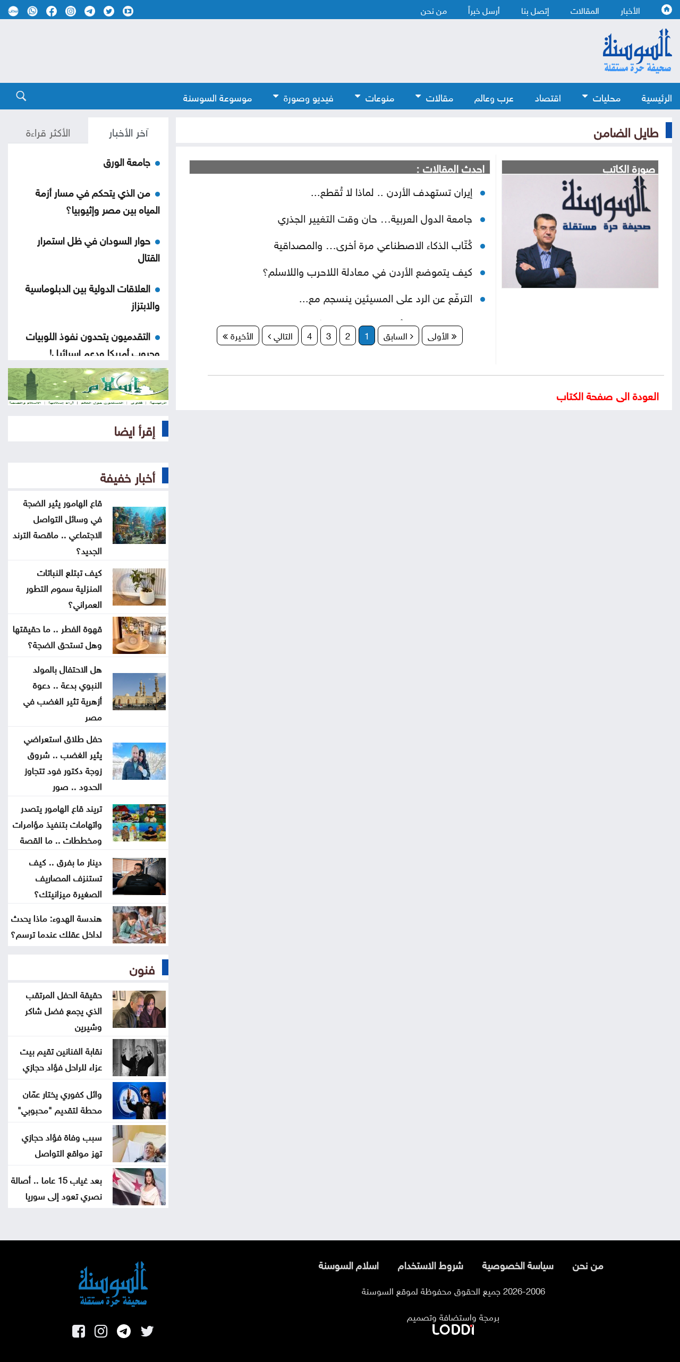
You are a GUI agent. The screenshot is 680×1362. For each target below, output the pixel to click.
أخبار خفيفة (127, 475)
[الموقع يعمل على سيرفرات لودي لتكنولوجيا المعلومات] (453, 1327)
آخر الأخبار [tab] (128, 131)
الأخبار (630, 9)
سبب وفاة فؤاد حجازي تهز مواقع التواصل (62, 1144)
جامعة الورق (127, 160)
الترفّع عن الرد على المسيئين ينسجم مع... (385, 296)
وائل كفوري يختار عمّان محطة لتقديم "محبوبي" (60, 1101)
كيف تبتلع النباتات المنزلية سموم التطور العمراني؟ (64, 587)
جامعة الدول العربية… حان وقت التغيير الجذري (375, 217)
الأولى (440, 335)
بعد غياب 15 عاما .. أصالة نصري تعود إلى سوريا (56, 1187)
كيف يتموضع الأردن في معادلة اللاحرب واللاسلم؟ (367, 270)
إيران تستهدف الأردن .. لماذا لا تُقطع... (391, 190)
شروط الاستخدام (430, 1263)
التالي (282, 335)
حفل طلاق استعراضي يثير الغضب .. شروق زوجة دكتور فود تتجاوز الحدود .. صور (63, 761)
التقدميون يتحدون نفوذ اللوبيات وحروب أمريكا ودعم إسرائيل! (93, 343)
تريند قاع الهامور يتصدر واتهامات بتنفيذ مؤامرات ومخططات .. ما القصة (57, 823)
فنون (142, 967)
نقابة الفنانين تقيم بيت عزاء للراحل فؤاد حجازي (61, 1058)
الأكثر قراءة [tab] (48, 131)
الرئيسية (657, 96)
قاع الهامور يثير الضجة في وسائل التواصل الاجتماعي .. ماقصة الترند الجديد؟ (57, 525)
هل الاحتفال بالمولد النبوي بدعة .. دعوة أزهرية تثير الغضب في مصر (62, 691)
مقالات (439, 96)
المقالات (585, 9)
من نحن (434, 9)
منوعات (380, 96)
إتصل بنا (535, 9)
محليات (606, 96)
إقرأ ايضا (134, 429)
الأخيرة (240, 335)
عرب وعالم (494, 96)
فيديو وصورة (309, 96)
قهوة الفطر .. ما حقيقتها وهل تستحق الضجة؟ (57, 635)
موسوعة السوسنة (217, 96)
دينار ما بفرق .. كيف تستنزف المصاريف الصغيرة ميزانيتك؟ (65, 876)
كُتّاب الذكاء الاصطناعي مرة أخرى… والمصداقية (373, 243)
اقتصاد (548, 96)
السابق (397, 335)
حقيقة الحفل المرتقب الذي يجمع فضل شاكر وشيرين (63, 1009)
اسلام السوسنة (349, 1263)
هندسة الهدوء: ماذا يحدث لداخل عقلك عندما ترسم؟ (56, 925)
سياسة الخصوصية (518, 1263)
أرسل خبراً (484, 9)
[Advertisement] (281, 51)
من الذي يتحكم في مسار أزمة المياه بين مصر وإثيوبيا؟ (98, 200)
